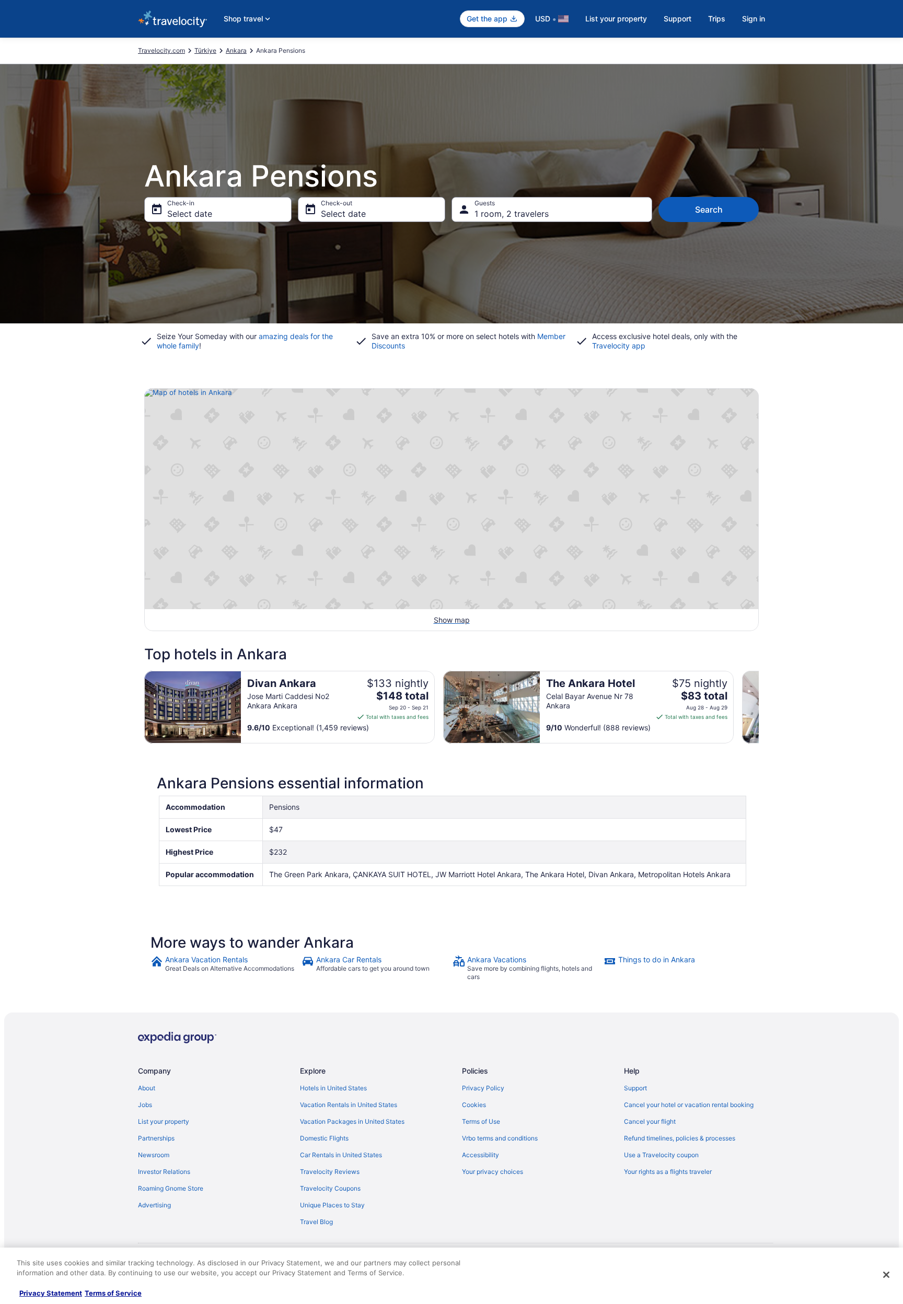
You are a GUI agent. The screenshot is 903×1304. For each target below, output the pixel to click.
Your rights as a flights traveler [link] (668, 1171)
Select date (189, 213)
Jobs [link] (145, 1105)
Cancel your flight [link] (650, 1121)
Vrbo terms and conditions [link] (500, 1138)
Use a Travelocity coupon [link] (661, 1155)
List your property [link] (163, 1121)
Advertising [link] (154, 1205)
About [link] (146, 1088)
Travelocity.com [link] (161, 50)
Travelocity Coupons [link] (330, 1188)
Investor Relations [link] (164, 1171)
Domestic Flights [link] (324, 1138)
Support (677, 18)
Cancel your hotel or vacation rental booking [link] (689, 1105)
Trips (716, 18)
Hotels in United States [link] (333, 1088)
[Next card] (758, 707)
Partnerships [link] (156, 1138)
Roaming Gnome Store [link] (170, 1188)
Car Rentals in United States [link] (341, 1155)
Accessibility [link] (480, 1155)
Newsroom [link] (153, 1155)
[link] (224, 968)
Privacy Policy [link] (483, 1088)
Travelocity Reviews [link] (330, 1171)
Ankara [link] (236, 50)
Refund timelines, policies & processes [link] (679, 1138)
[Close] (886, 1274)
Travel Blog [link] (316, 1222)
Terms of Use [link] (481, 1121)
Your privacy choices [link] (492, 1171)
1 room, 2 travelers (511, 213)
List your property (616, 18)
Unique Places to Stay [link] (332, 1205)
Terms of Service (113, 1293)
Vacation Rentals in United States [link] (348, 1105)
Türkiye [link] (205, 50)
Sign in (753, 18)
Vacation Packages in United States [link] (352, 1121)
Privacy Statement (50, 1293)
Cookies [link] (474, 1105)
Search (709, 209)
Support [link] (635, 1088)
